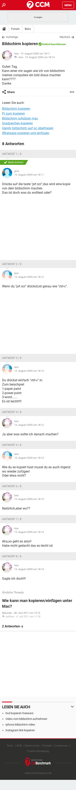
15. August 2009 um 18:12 (29, 276)
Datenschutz (32, 745)
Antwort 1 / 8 (11, 153)
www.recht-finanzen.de (38, 773)
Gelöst (46, 44)
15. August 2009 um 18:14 (40, 57)
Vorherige (12, 37)
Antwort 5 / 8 (11, 445)
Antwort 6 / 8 (11, 486)
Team (10, 745)
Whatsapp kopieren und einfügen (25, 133)
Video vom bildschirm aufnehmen (26, 718)
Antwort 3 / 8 (11, 358)
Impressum (61, 745)
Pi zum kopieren (13, 113)
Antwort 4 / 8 (11, 412)
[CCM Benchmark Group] (38, 762)
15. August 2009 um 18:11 (29, 174)
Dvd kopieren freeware (19, 713)
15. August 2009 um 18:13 (29, 370)
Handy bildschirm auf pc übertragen (27, 128)
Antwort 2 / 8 (11, 264)
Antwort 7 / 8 (11, 519)
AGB (19, 745)
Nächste (65, 37)
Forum (15, 28)
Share (11, 92)
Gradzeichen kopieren (17, 123)
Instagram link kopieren (20, 730)
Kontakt (47, 745)
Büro (28, 28)
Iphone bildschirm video (20, 724)
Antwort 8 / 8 (11, 556)
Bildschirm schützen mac (20, 118)
